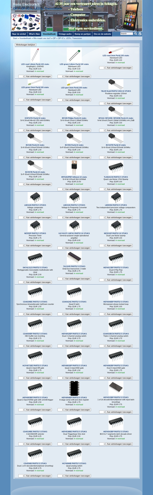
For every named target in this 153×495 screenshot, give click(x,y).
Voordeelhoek (25, 38)
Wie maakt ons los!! (42, 38)
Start (15, 38)
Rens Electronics (26, 4)
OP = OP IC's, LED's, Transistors (67, 38)
